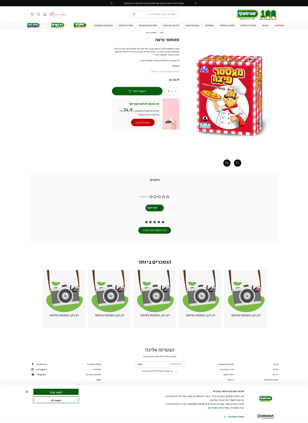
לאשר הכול (56, 392)
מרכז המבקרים (227, 369)
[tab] (155, 180)
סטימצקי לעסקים (226, 364)
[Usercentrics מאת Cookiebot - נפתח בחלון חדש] (266, 416)
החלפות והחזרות (93, 374)
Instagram (41, 369)
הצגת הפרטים (236, 416)
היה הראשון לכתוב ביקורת (154, 230)
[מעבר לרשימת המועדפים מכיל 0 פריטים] (38, 14)
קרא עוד (175, 65)
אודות (275, 364)
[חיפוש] (134, 14)
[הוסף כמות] (169, 91)
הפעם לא (56, 400)
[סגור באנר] (27, 391)
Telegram (41, 374)
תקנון (98, 379)
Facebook (41, 364)
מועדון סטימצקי (271, 379)
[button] (279, 26)
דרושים (230, 379)
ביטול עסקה (228, 374)
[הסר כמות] (175, 91)
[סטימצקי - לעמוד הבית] (257, 19)
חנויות (275, 369)
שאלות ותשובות (94, 364)
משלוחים (97, 369)
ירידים (275, 374)
